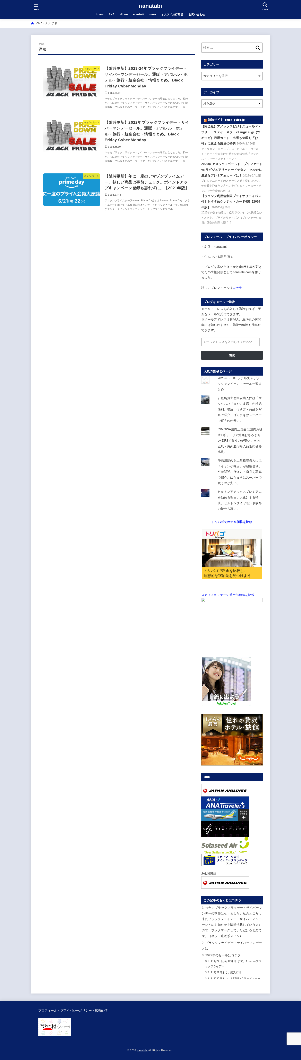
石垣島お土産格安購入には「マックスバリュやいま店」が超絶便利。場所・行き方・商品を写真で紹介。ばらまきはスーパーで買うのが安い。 (240, 409)
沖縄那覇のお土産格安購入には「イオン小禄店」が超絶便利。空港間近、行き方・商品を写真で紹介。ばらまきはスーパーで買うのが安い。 (240, 472)
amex (152, 14)
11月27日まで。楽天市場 (223, 972)
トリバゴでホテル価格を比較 (232, 522)
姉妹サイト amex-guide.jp (226, 119)
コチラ (237, 287)
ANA (111, 14)
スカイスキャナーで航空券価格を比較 (228, 595)
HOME (38, 23)
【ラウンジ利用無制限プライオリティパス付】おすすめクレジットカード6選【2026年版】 (231, 201)
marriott (138, 14)
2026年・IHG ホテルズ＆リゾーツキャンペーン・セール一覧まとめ (240, 384)
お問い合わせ (197, 14)
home (99, 14)
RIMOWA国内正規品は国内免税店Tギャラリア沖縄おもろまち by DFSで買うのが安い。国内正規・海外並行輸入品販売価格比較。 (240, 441)
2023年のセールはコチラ (221, 955)
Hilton (124, 14)
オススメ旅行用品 (172, 14)
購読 (232, 355)
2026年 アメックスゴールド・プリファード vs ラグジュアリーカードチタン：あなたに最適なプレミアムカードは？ (232, 169)
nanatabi (150, 6)
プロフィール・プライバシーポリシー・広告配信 (73, 1010)
